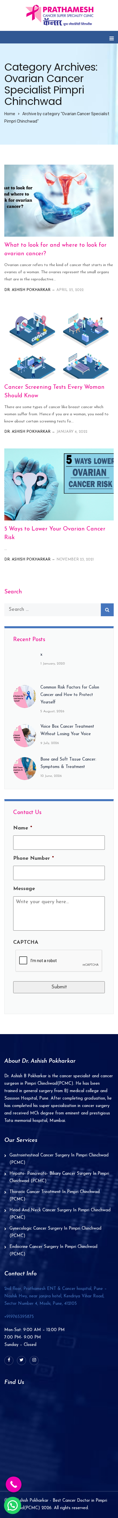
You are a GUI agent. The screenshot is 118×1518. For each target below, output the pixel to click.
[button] (12, 1505)
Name (22, 828)
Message (24, 888)
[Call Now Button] (13, 1484)
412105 (55, 1296)
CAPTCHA (25, 942)
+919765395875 (19, 1317)
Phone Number (33, 858)
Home (9, 113)
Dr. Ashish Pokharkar (27, 290)
